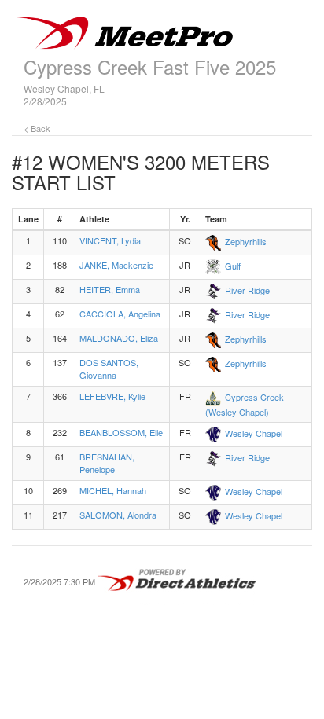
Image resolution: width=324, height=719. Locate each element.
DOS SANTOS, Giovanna (108, 368)
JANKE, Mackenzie (116, 265)
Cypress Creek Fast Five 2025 (150, 66)
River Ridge (247, 290)
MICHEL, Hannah (112, 490)
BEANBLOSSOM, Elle (121, 432)
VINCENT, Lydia (110, 240)
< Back (37, 128)
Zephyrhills (246, 241)
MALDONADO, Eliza (118, 338)
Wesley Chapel (253, 433)
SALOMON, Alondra (117, 514)
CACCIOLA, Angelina (119, 313)
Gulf (233, 265)
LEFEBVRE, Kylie (112, 396)
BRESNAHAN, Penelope (106, 462)
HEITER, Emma (109, 289)
